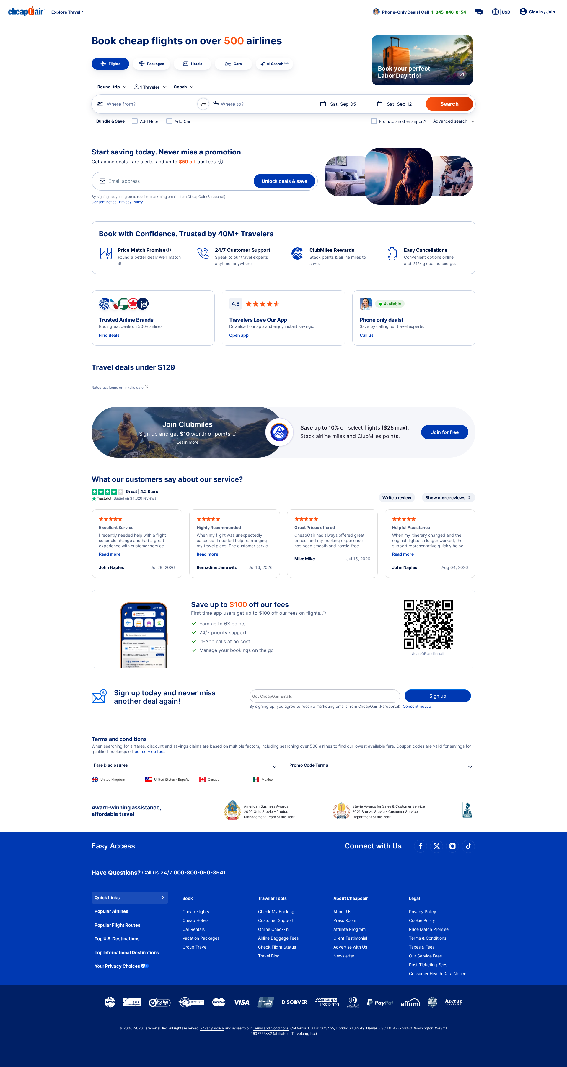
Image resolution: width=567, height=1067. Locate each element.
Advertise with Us (350, 946)
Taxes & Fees (421, 946)
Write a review (396, 497)
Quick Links (107, 897)
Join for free (445, 432)
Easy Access (113, 846)
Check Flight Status (277, 946)
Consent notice (104, 202)
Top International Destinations (126, 952)
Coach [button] (180, 86)
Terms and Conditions (271, 1028)
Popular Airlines (111, 911)
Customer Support (276, 920)
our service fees (150, 751)
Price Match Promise (429, 929)
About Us (342, 911)
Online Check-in (273, 929)
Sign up (437, 696)
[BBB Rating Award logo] (468, 814)
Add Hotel (149, 121)
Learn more (187, 442)
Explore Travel (65, 11)
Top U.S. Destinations (116, 938)
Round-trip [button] (108, 86)
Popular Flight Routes (117, 925)
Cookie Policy (422, 920)
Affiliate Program (349, 929)
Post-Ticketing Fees (428, 964)
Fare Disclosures (111, 764)
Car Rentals (194, 929)
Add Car (182, 121)
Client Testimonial (350, 938)
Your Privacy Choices (117, 966)
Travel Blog (269, 955)
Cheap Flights (196, 911)
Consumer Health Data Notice (437, 973)
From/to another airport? (402, 121)
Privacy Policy (131, 202)
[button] (419, 12)
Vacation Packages (201, 938)
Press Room (344, 920)
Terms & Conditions (427, 938)
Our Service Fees (425, 955)
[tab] (110, 64)
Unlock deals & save (284, 181)
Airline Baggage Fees (278, 938)
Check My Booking (276, 911)
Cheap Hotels (195, 920)
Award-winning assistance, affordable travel (126, 810)
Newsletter (343, 955)
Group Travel (195, 946)
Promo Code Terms (308, 764)
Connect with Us (373, 846)
